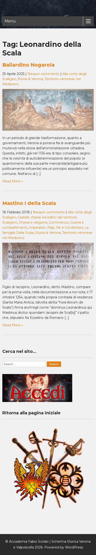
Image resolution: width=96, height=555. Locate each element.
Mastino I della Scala (29, 203)
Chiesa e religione (33, 222)
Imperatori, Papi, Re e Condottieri (56, 227)
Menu (10, 21)
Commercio (59, 222)
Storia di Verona (30, 79)
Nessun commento (43, 74)
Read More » (12, 181)
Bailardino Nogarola (28, 65)
